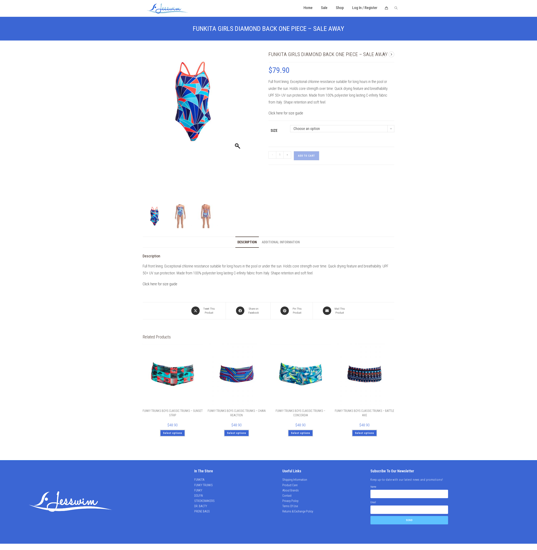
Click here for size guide (285, 113)
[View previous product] (384, 54)
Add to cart (306, 155)
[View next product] (391, 54)
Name (373, 486)
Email (373, 502)
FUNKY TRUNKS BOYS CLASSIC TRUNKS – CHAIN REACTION (237, 413)
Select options (172, 433)
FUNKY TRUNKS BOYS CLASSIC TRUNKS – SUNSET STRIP (173, 413)
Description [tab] (247, 242)
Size (274, 130)
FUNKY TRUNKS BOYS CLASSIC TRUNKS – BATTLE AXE (364, 413)
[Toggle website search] (396, 8)
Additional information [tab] (281, 242)
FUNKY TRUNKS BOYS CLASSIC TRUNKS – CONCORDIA (300, 413)
